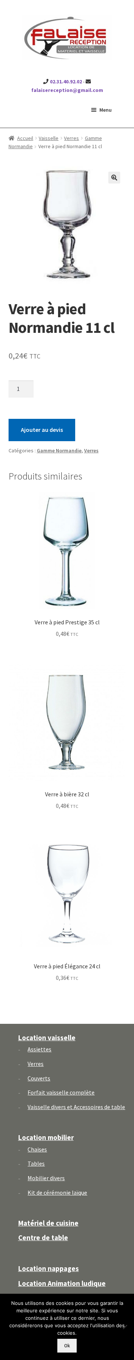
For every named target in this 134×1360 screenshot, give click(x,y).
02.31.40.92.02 (66, 81)
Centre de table (43, 1237)
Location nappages (48, 1268)
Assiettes (39, 1049)
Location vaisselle (47, 1037)
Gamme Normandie (59, 450)
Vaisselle (48, 138)
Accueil (25, 138)
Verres (71, 138)
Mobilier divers (46, 1178)
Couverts (39, 1078)
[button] (114, 178)
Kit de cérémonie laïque (57, 1192)
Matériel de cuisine (48, 1223)
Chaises (37, 1149)
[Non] (124, 1327)
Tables (36, 1163)
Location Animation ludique (62, 1283)
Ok (67, 1346)
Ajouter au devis (42, 429)
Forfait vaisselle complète (61, 1092)
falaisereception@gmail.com (67, 90)
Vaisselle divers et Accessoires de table (76, 1107)
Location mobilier (46, 1137)
